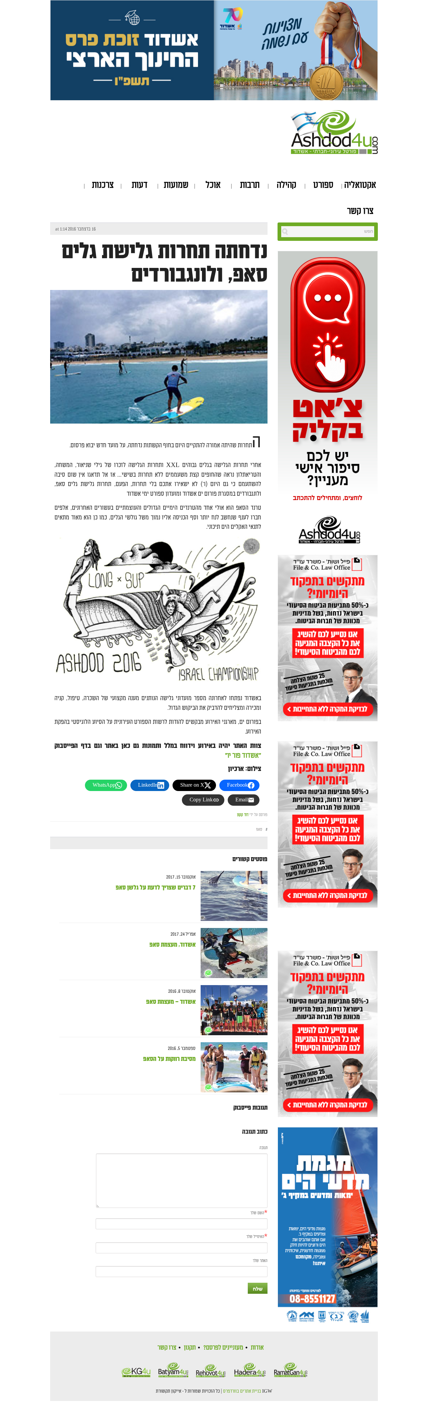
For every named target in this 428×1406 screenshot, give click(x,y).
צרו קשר (360, 211)
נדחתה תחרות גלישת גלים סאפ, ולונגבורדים (165, 263)
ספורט (323, 185)
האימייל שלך (255, 1237)
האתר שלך (260, 1261)
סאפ (259, 829)
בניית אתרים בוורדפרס (242, 1391)
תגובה (263, 1148)
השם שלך (257, 1213)
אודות (257, 1347)
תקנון (190, 1347)
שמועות (176, 185)
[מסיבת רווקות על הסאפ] (232, 1067)
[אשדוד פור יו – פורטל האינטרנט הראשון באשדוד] (334, 131)
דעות (139, 185)
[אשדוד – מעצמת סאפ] (232, 1010)
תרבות (249, 185)
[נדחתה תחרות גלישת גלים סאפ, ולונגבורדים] (159, 375)
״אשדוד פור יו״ (242, 755)
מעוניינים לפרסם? (223, 1347)
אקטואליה (360, 185)
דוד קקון (242, 815)
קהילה (286, 185)
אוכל (213, 185)
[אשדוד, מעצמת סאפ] (232, 953)
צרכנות (103, 185)
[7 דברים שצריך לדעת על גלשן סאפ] (232, 896)
